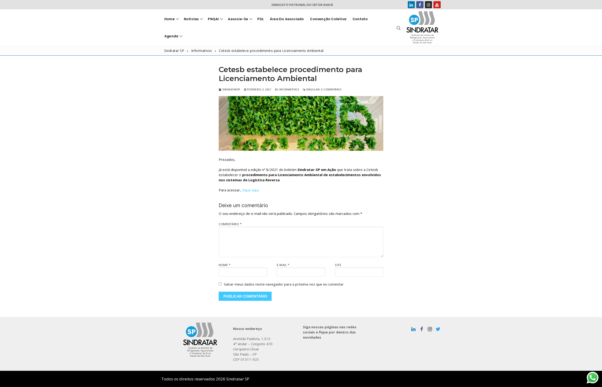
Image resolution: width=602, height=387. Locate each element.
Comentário (230, 224)
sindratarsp (231, 89)
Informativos (288, 89)
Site (338, 265)
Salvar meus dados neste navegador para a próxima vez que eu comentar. (284, 284)
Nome (224, 265)
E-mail (283, 265)
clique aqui (250, 190)
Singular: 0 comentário (323, 89)
